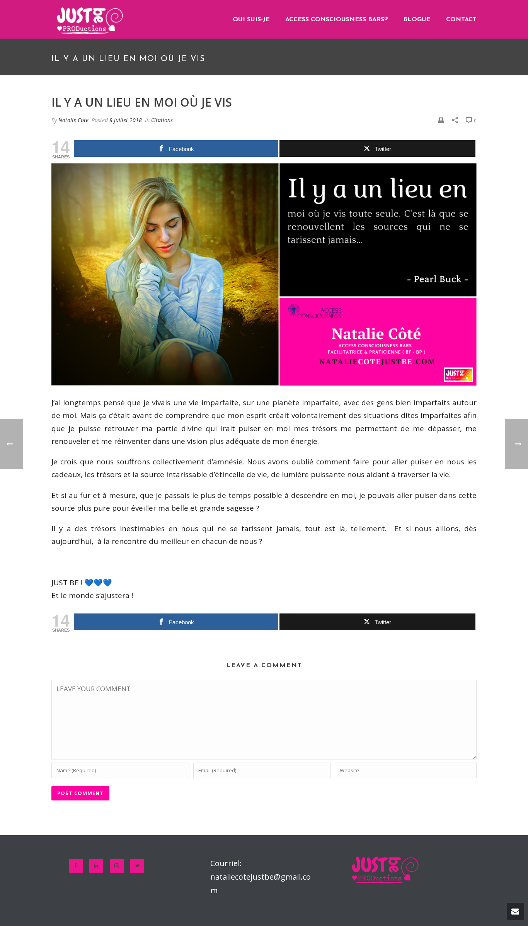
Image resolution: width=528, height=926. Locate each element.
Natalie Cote (73, 120)
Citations (162, 120)
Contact (461, 20)
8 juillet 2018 (125, 120)
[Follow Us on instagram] (116, 865)
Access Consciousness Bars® (336, 20)
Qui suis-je (251, 20)
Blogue (417, 20)
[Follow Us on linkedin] (96, 865)
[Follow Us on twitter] (137, 865)
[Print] (441, 119)
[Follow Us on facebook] (75, 865)
